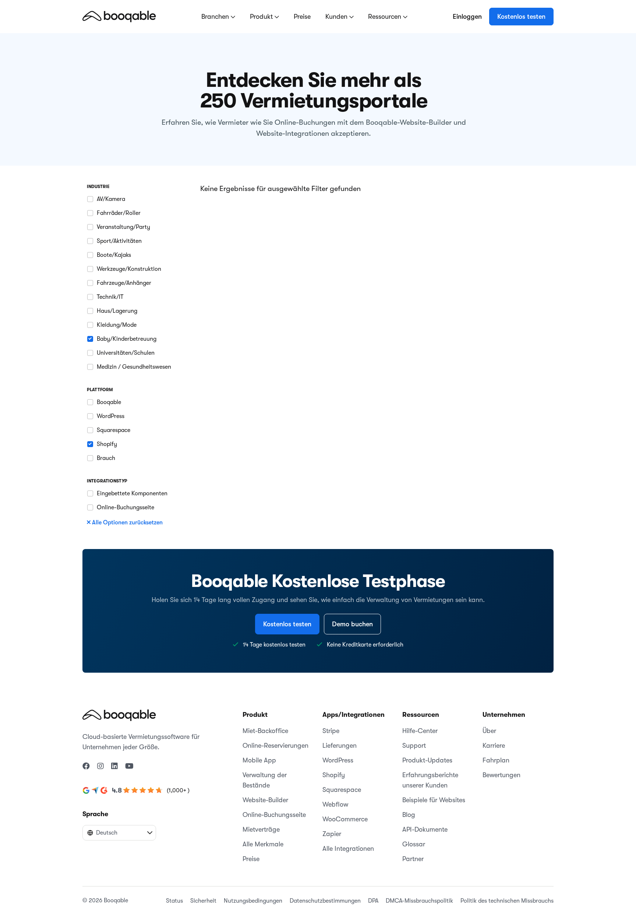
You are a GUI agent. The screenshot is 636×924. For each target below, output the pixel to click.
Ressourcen (385, 16)
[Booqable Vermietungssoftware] (119, 16)
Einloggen (467, 16)
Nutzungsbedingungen (253, 901)
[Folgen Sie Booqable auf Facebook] (86, 766)
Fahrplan (496, 760)
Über (489, 730)
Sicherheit (203, 901)
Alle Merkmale (263, 844)
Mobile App (259, 760)
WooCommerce (345, 819)
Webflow (335, 804)
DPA (373, 901)
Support (414, 745)
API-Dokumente (425, 829)
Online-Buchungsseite (274, 814)
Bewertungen (501, 775)
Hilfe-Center (420, 730)
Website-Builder (265, 800)
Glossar (413, 844)
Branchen (216, 16)
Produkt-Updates (427, 760)
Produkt (262, 16)
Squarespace (341, 789)
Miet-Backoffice (265, 730)
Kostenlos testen (521, 16)
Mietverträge (261, 829)
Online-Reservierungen (275, 745)
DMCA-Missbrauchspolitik (419, 901)
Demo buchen (352, 624)
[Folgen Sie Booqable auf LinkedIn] (114, 766)
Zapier (331, 834)
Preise (302, 16)
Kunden (337, 16)
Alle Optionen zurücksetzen (127, 522)
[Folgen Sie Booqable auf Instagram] (100, 766)
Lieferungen (339, 745)
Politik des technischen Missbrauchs (507, 901)
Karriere (494, 745)
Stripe (330, 730)
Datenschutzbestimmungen (325, 901)
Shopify (333, 775)
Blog (408, 814)
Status (174, 901)
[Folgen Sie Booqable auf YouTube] (129, 766)
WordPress (337, 760)
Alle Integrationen (348, 848)
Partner (413, 859)
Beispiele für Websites (433, 800)
